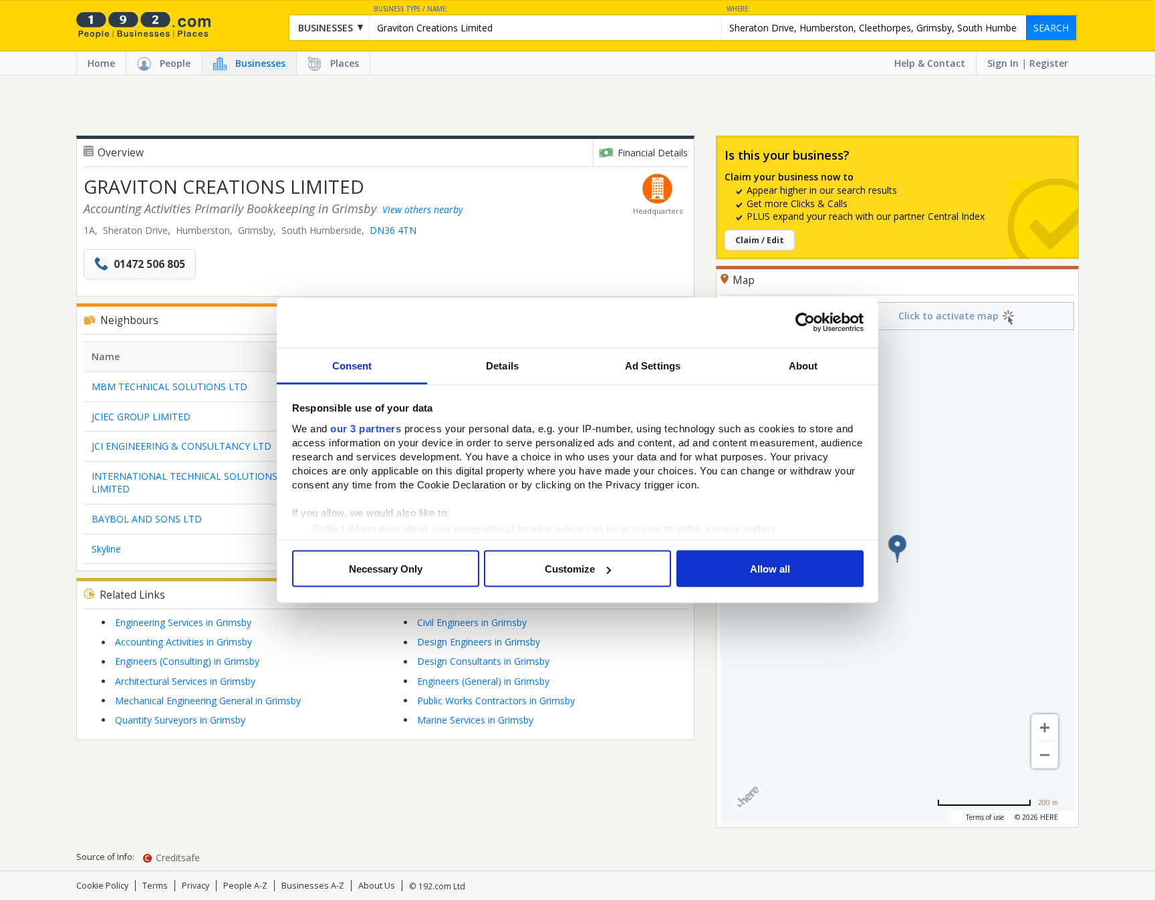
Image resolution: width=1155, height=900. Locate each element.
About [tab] (803, 365)
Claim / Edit (759, 240)
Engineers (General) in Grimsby (483, 681)
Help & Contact (929, 63)
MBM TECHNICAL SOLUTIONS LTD (169, 386)
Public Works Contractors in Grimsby (496, 700)
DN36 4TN (393, 230)
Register (1048, 63)
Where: (738, 9)
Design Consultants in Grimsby (483, 661)
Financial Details (653, 152)
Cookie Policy (102, 885)
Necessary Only (385, 569)
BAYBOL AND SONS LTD (147, 518)
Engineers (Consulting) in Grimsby (187, 661)
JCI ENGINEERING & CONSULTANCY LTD (181, 446)
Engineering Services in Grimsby (183, 622)
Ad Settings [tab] (652, 365)
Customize (570, 569)
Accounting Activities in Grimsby (183, 641)
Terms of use (985, 817)
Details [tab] (502, 365)
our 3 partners (365, 428)
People (175, 63)
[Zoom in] (1044, 727)
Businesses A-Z (312, 885)
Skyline (106, 549)
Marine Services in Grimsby (475, 720)
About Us (376, 885)
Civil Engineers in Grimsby (472, 622)
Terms (155, 885)
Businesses (260, 63)
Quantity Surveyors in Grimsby (180, 720)
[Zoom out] (1044, 755)
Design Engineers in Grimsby (478, 641)
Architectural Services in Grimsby (185, 681)
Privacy (195, 885)
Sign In (1003, 63)
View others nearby (422, 209)
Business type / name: (411, 9)
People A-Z (245, 885)
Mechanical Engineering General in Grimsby (208, 700)
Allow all (770, 569)
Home (101, 63)
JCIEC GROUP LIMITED (141, 416)
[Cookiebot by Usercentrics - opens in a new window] (805, 323)
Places (344, 63)
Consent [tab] (352, 365)
